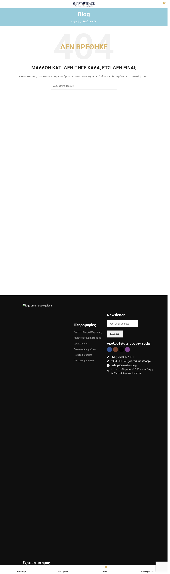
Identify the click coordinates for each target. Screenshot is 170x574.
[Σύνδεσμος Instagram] (115, 349)
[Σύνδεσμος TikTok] (121, 349)
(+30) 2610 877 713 (122, 357)
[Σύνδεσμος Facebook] (109, 349)
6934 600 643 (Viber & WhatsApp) (131, 361)
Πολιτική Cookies (83, 355)
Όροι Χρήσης (80, 343)
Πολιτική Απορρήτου (85, 349)
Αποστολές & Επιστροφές (87, 337)
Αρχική (75, 21)
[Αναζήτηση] (113, 86)
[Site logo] (84, 3)
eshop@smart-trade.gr (124, 365)
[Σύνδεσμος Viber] (127, 349)
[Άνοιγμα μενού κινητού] (4, 4)
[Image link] (40, 427)
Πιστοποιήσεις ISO (84, 360)
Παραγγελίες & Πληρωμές (88, 332)
